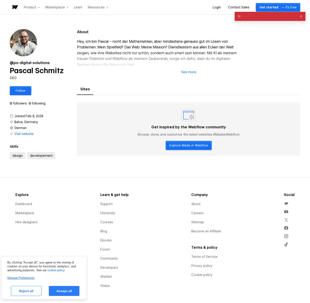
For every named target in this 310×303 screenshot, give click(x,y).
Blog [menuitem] (103, 231)
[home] (14, 7)
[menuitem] (286, 203)
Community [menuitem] (109, 258)
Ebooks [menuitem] (106, 240)
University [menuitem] (107, 213)
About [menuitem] (195, 204)
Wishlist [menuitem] (106, 276)
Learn (78, 7)
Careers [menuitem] (197, 213)
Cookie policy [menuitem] (201, 275)
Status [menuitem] (105, 286)
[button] (32, 7)
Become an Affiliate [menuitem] (206, 231)
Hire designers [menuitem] (26, 222)
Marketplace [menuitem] (24, 213)
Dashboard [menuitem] (23, 204)
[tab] (85, 89)
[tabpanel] (188, 129)
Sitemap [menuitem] (197, 222)
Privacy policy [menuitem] (201, 266)
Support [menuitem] (106, 204)
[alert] (270, 16)
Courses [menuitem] (106, 222)
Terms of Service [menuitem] (204, 256)
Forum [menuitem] (105, 249)
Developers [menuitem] (109, 267)
